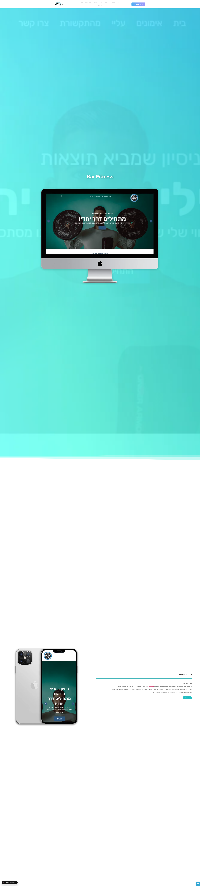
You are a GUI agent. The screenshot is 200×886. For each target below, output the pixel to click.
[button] (198, 884)
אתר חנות (151, 686)
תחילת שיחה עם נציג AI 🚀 (9, 882)
